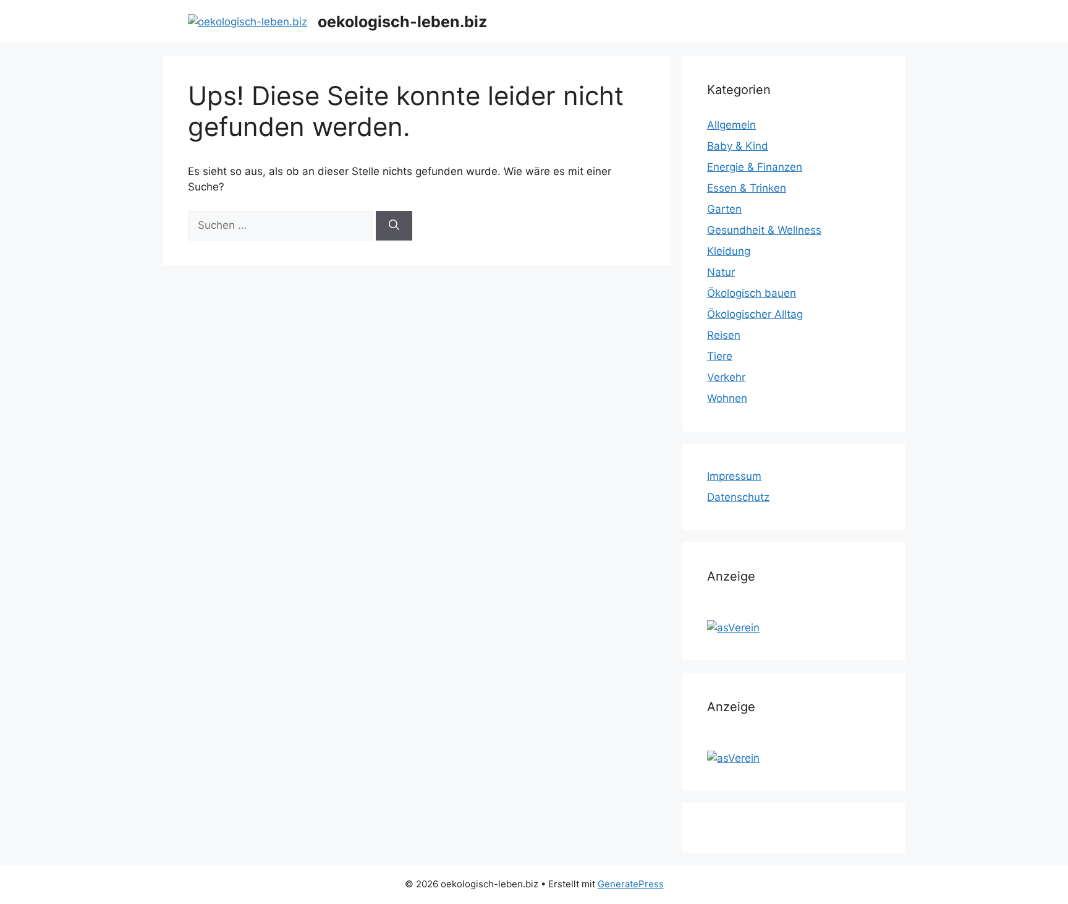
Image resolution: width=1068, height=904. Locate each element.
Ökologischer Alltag (755, 314)
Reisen (723, 335)
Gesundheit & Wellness (764, 230)
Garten (724, 209)
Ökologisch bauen (751, 293)
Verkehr (726, 377)
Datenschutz (738, 497)
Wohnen (727, 398)
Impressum (734, 476)
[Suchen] (394, 226)
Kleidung (728, 251)
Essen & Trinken (746, 188)
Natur (721, 272)
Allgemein (731, 125)
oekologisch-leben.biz (402, 21)
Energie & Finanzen (754, 167)
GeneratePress (631, 884)
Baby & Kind (737, 146)
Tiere (719, 356)
